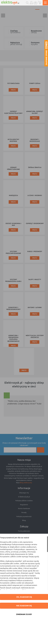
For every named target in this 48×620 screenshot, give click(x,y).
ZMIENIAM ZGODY (24, 614)
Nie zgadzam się (24, 606)
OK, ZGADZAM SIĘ (24, 597)
